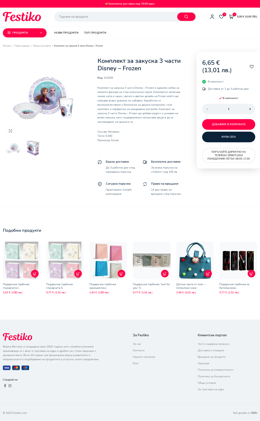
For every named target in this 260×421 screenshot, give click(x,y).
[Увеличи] (10, 131)
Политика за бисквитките (214, 376)
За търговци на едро (211, 389)
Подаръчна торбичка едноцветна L (102, 286)
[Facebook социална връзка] (5, 386)
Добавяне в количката (229, 124)
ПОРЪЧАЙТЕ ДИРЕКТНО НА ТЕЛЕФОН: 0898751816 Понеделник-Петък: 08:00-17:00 (228, 155)
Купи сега (229, 137)
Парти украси (22, 45)
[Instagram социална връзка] (10, 386)
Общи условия (207, 383)
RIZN (254, 413)
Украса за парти (42, 45)
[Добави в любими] (38, 247)
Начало (7, 45)
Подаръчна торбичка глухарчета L (16, 286)
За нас (137, 344)
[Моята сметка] (212, 17)
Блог (136, 363)
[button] (35, 273)
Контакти (139, 350)
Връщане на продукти (212, 357)
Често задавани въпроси (213, 344)
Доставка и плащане (211, 350)
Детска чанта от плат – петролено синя (190, 286)
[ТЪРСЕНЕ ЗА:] (186, 17)
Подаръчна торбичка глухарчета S (59, 286)
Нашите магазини (144, 357)
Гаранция (203, 363)
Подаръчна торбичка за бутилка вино (234, 286)
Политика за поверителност (216, 370)
